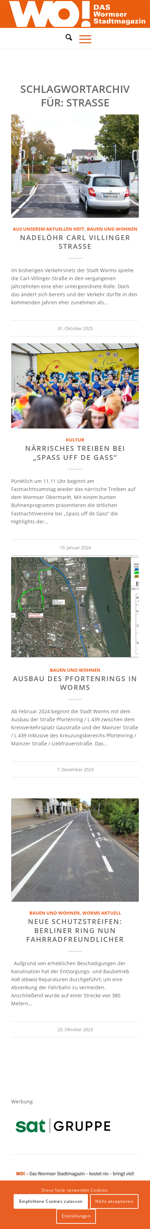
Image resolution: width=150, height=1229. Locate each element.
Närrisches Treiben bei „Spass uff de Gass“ (75, 453)
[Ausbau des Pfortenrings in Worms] (75, 607)
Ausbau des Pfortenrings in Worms (75, 683)
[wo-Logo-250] (75, 14)
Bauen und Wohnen (112, 229)
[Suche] (65, 37)
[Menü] (81, 38)
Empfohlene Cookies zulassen (51, 1201)
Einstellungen (76, 1216)
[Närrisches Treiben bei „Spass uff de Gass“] (75, 386)
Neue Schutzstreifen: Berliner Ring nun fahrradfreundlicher (75, 930)
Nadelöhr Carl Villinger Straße (75, 242)
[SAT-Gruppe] (63, 1125)
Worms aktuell (101, 913)
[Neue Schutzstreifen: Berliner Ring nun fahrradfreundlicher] (75, 850)
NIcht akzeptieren (114, 1201)
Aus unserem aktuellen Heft (48, 229)
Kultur (75, 440)
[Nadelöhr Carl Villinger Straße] (75, 166)
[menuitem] (65, 38)
